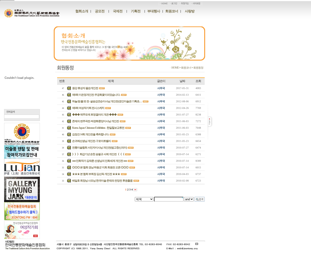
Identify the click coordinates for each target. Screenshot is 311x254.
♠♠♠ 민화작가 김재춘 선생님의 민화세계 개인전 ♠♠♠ (99, 160)
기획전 (135, 11)
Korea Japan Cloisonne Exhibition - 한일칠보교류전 (98, 127)
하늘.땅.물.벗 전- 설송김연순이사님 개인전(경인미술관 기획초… (107, 101)
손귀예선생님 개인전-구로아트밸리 (91, 141)
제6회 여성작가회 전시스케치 (88, 108)
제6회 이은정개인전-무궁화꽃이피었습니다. (96, 94)
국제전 (117, 11)
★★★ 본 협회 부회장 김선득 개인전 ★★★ (96, 174)
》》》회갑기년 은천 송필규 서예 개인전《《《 (98, 154)
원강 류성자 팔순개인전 (85, 88)
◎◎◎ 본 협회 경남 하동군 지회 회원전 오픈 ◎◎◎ (100, 167)
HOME (175, 67)
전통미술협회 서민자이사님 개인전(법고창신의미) (99, 147)
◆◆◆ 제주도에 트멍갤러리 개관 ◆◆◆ (94, 114)
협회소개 (81, 11)
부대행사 (153, 11)
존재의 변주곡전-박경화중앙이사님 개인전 (95, 121)
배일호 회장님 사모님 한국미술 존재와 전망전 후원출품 (102, 180)
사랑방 (189, 11)
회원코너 (171, 11)
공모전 (100, 11)
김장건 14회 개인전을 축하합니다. (90, 134)
